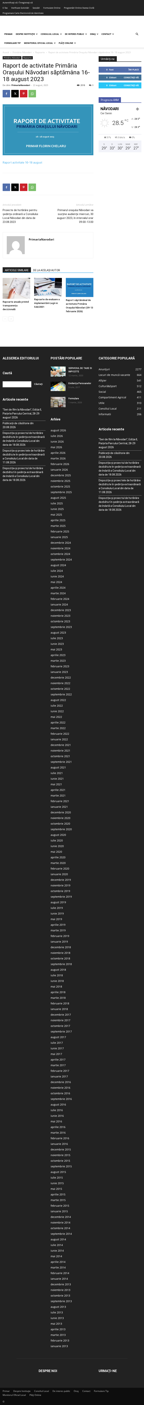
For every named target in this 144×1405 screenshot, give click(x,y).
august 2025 (58, 497)
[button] (136, 34)
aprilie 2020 (58, 857)
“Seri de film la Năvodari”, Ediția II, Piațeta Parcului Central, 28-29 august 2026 (22, 413)
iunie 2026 (57, 441)
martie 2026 (58, 458)
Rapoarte (40, 52)
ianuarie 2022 (59, 739)
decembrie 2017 (61, 1014)
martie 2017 (58, 1065)
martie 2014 (58, 1267)
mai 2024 (56, 582)
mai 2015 (56, 1189)
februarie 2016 (60, 1138)
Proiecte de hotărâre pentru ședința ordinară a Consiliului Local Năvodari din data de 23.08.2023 (20, 216)
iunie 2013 (57, 1318)
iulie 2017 (57, 1042)
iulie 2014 (57, 1245)
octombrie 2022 (60, 689)
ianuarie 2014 (59, 1278)
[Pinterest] (23, 93)
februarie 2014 (60, 1273)
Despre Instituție (25, 34)
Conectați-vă (131, 77)
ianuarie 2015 (59, 1211)
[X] (15, 93)
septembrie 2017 (61, 1031)
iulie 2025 (57, 503)
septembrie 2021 (61, 762)
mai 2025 (56, 514)
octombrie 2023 (60, 621)
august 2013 (58, 1307)
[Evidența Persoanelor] (58, 386)
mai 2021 (56, 784)
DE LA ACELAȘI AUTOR (46, 270)
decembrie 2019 (61, 880)
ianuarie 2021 (59, 807)
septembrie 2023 (61, 627)
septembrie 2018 (61, 964)
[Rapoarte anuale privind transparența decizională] (16, 288)
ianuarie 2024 (59, 604)
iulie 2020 (57, 840)
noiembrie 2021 (60, 750)
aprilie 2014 (58, 1262)
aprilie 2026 (58, 453)
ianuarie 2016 (59, 1144)
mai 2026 (56, 447)
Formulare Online (51, 7)
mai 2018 (56, 986)
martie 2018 (58, 998)
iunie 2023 (57, 644)
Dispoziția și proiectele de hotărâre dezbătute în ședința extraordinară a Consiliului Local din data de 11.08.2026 (24, 456)
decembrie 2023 (61, 610)
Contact (106, 34)
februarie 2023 (60, 666)
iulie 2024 (57, 571)
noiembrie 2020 (60, 818)
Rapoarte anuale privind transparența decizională (16, 305)
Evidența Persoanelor (79, 383)
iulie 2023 (57, 638)
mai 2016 (56, 1121)
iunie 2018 (57, 981)
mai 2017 (56, 1054)
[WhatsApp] (32, 93)
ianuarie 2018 (59, 1009)
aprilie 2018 (58, 992)
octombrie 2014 (60, 1228)
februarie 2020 (60, 868)
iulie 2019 (57, 908)
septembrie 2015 (61, 1166)
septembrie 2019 (61, 896)
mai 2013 (56, 1323)
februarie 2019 (60, 936)
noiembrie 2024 (60, 548)
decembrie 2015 (61, 1149)
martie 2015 (58, 1200)
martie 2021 (58, 795)
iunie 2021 (57, 778)
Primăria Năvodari (22, 52)
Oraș (93, 34)
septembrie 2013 (61, 1301)
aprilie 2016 (58, 1127)
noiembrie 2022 (60, 683)
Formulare (73, 398)
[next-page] (11, 319)
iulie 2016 (57, 1110)
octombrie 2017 (60, 1026)
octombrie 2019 (60, 891)
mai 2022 (56, 717)
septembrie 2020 (61, 829)
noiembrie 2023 (60, 615)
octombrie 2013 (60, 1295)
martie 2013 (58, 1335)
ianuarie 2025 (59, 537)
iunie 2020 (57, 846)
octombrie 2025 (60, 486)
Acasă (6, 52)
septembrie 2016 (61, 1099)
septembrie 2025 (61, 492)
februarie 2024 (60, 599)
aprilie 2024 (58, 587)
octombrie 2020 (60, 823)
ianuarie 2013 (59, 1346)
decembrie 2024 (61, 542)
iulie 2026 (57, 436)
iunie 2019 (57, 913)
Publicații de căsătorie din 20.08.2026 (18, 425)
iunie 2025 (57, 509)
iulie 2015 (57, 1177)
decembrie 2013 (61, 1284)
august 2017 (58, 1037)
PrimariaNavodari (20, 85)
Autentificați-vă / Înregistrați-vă (18, 2)
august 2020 (58, 835)
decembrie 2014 (61, 1217)
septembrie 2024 (61, 559)
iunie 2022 (57, 711)
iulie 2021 (57, 773)
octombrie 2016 (60, 1093)
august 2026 (58, 430)
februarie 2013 (60, 1340)
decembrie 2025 (61, 475)
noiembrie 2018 (60, 953)
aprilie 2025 (58, 520)
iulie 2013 (57, 1312)
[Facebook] (6, 93)
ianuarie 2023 (59, 672)
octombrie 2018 (60, 958)
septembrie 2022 (61, 694)
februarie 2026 (60, 464)
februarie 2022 (60, 733)
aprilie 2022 (58, 722)
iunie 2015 (57, 1183)
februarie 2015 (60, 1205)
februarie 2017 (60, 1071)
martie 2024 (58, 593)
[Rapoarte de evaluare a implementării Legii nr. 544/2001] (48, 287)
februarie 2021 (60, 801)
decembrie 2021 (61, 745)
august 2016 (58, 1104)
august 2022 (58, 700)
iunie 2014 (57, 1250)
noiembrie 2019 (60, 885)
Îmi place (133, 69)
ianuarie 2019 (59, 941)
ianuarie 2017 (59, 1076)
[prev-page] (5, 319)
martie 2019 (58, 930)
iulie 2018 (57, 975)
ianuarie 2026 (59, 469)
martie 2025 (58, 526)
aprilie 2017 (58, 1059)
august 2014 (58, 1239)
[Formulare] (58, 402)
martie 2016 (58, 1132)
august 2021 (58, 767)
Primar (8, 34)
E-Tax (5, 7)
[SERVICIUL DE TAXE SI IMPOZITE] (58, 372)
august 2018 (58, 969)
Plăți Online (66, 43)
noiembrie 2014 (60, 1222)
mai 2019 (56, 919)
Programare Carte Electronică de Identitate (23, 13)
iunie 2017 (57, 1048)
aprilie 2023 (58, 655)
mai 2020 (56, 851)
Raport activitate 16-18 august (22, 162)
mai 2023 (56, 649)
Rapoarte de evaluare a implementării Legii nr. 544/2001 (47, 303)
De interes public (74, 34)
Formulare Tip (12, 43)
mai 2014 (56, 1256)
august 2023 (58, 632)
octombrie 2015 (60, 1160)
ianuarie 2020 (59, 874)
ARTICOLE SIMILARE (17, 270)
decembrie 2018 (61, 947)
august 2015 (58, 1172)
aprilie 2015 (58, 1194)
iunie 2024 (57, 576)
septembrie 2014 (61, 1234)
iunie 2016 (57, 1116)
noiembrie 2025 (60, 481)
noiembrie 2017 (60, 1020)
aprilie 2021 (58, 790)
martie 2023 (58, 660)
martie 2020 (58, 863)
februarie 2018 (60, 1003)
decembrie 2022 (61, 677)
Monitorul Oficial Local (38, 43)
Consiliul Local (50, 34)
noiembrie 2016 (60, 1087)
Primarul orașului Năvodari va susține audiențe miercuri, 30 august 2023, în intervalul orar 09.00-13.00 (75, 216)
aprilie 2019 (58, 924)
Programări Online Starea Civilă (79, 7)
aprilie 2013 (58, 1329)
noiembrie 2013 (60, 1290)
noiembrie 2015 (60, 1155)
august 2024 (58, 565)
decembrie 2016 (61, 1082)
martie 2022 (58, 728)
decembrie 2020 (61, 812)
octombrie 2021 (60, 756)
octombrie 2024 (60, 554)
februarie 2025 (60, 531)
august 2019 (58, 902)
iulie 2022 (57, 705)
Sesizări (36, 7)
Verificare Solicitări (20, 7)
